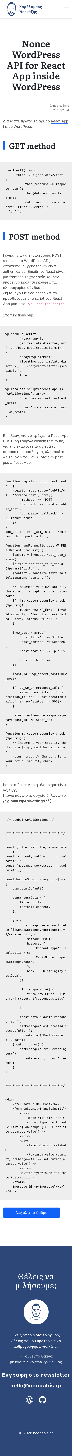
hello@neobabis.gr (36, 1385)
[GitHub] (40, 1404)
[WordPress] (29, 1404)
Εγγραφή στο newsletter (36, 1375)
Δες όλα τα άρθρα (31, 1213)
